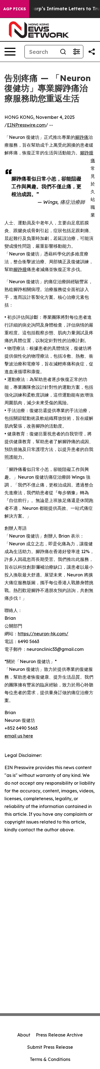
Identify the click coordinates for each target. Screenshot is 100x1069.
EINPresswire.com (26, 125)
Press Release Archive (59, 1035)
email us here (18, 736)
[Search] (63, 51)
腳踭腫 (20, 269)
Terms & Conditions (50, 1059)
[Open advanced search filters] (76, 51)
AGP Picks (14, 8)
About (23, 1035)
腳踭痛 (81, 137)
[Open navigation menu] (10, 51)
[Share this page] (92, 51)
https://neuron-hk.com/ (43, 633)
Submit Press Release (50, 1047)
